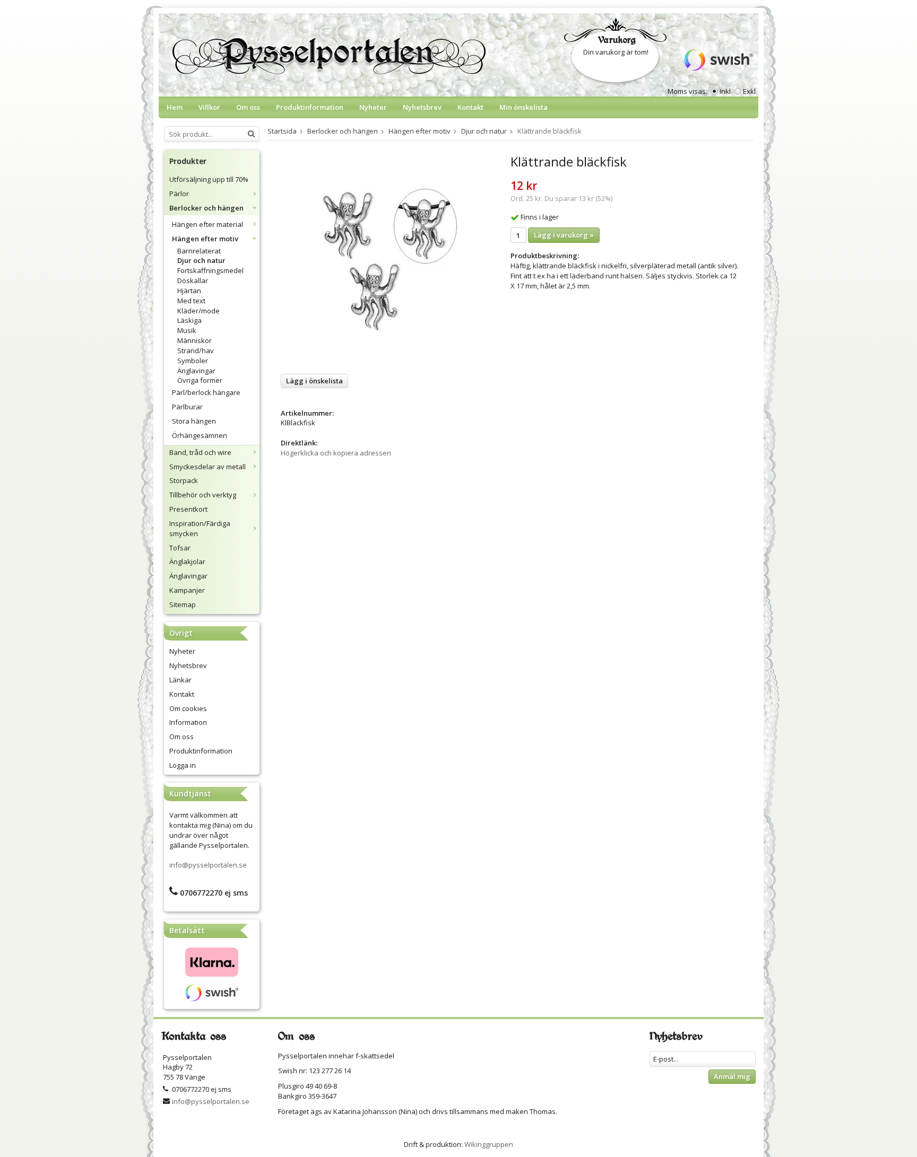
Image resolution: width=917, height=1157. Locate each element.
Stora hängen (194, 421)
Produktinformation (309, 107)
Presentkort (188, 509)
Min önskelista (523, 107)
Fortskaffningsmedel (210, 270)
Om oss (248, 107)
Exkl (749, 91)
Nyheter (373, 107)
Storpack (183, 480)
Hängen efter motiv (205, 238)
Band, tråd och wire (200, 452)
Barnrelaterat (199, 251)
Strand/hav (195, 350)
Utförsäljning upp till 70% (208, 179)
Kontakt (470, 107)
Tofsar (180, 548)
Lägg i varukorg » (564, 235)
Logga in (182, 765)
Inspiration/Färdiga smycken (199, 528)
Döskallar (192, 280)
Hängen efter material (207, 224)
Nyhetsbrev (422, 107)
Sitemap (182, 604)
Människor (194, 340)
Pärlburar (187, 406)
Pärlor (179, 193)
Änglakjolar (187, 561)
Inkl (725, 91)
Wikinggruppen (488, 1144)
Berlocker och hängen (206, 208)
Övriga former (199, 380)
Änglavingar (196, 370)
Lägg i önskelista (314, 380)
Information (188, 722)
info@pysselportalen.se (208, 865)
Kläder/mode (198, 310)
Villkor (209, 107)
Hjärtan (189, 290)
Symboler (192, 360)
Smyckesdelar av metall (207, 466)
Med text (191, 300)
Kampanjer (187, 590)
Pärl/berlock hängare (206, 392)
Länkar (180, 680)
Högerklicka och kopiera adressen (336, 453)
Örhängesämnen (199, 435)
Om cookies (188, 708)
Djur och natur (201, 260)
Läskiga (189, 320)
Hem (175, 107)
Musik (186, 330)
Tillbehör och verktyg (202, 494)
